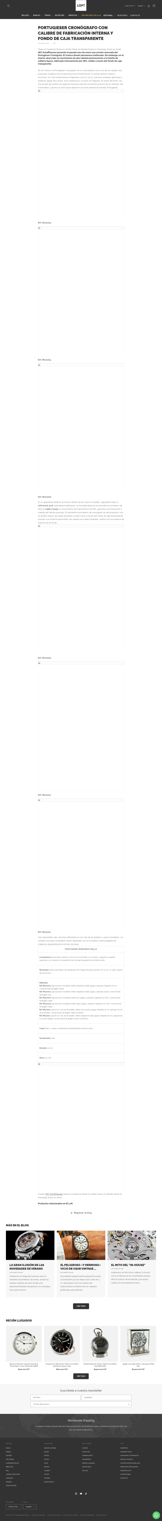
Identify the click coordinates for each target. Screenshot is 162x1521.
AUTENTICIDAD (125, 1474)
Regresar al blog (83, 1213)
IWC (7, 1470)
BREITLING (9, 1467)
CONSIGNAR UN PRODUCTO (129, 1455)
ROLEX (8, 1448)
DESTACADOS (86, 1467)
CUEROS (85, 1448)
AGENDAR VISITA (126, 1452)
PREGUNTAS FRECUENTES (129, 1467)
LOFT (13, 1515)
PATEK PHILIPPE (11, 1485)
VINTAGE (47, 1478)
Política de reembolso (87, 1515)
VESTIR (46, 1455)
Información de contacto (70, 1515)
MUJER (46, 1474)
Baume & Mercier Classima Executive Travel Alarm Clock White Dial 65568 (24, 1365)
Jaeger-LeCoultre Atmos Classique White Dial (138, 1365)
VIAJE (46, 1463)
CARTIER (9, 1455)
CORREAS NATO (87, 1455)
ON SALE (85, 1470)
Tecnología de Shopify (22, 1515)
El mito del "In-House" (128, 1265)
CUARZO (47, 1470)
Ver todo (81, 1306)
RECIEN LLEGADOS (88, 1463)
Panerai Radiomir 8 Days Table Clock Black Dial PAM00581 (100, 1365)
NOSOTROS (124, 1448)
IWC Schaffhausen (54, 1194)
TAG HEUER (10, 1459)
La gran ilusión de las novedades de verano (26, 1266)
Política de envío (101, 1515)
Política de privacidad (38, 1515)
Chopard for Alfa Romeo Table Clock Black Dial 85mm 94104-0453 (62, 1365)
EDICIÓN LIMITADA (50, 1448)
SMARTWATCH (49, 1482)
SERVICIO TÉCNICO (126, 1459)
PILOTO (46, 1459)
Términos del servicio (54, 1515)
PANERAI (9, 1482)
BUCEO (46, 1452)
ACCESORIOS (86, 1459)
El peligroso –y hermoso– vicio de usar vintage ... (80, 1266)
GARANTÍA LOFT (125, 1470)
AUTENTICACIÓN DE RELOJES (130, 1463)
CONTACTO (124, 1478)
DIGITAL (46, 1467)
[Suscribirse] (128, 1404)
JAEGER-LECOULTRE (13, 1474)
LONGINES (9, 1478)
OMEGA (8, 1452)
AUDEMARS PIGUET (12, 1463)
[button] (8, 5)
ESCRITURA (86, 1452)
